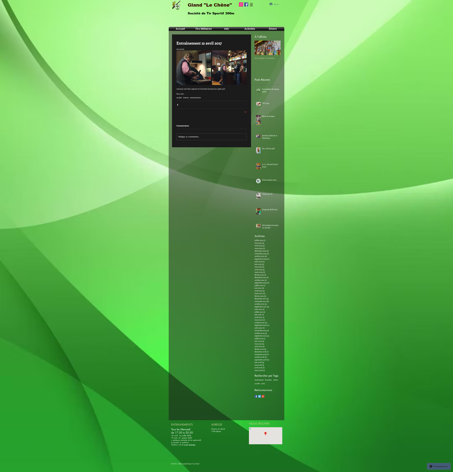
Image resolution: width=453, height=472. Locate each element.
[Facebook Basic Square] (256, 396)
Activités (192, 445)
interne (186, 97)
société (179, 97)
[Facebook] (246, 4)
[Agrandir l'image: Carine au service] (229, 67)
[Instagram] (241, 4)
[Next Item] (277, 48)
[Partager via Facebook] (177, 105)
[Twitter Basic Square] (259, 396)
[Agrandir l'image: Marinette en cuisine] (193, 67)
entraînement (195, 97)
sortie (263, 383)
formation (268, 380)
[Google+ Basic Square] (263, 396)
